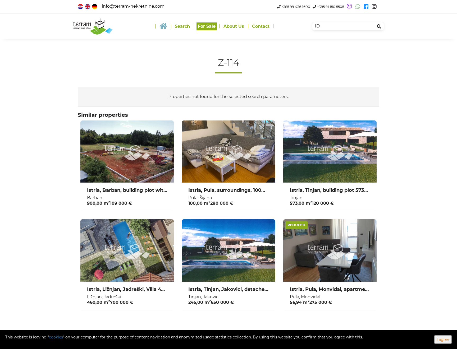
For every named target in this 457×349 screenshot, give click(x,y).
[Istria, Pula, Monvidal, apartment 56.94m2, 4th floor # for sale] (330, 250)
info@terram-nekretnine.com (133, 6)
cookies (56, 337)
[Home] (163, 26)
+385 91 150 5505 (330, 6)
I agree (443, 339)
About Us (233, 26)
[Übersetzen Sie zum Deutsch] (95, 6)
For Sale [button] (207, 26)
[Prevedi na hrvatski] (81, 6)
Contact (260, 26)
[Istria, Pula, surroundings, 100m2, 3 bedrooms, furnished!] (228, 151)
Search (182, 26)
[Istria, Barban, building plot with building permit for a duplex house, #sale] (127, 151)
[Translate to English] (88, 6)
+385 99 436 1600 (295, 6)
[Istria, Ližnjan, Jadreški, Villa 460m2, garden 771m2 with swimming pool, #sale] (127, 250)
